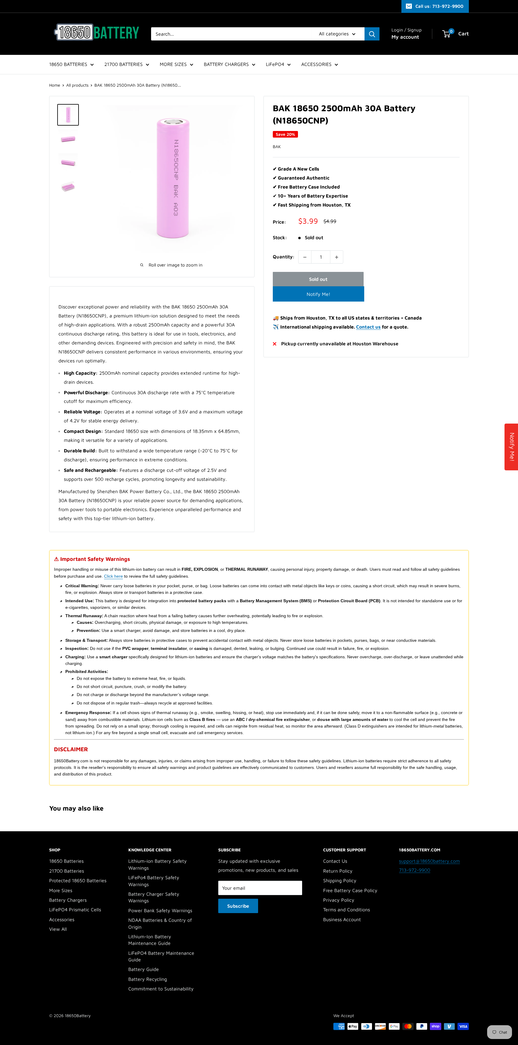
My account (405, 37)
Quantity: (284, 257)
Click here (113, 576)
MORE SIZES (173, 64)
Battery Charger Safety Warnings (153, 897)
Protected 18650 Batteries (77, 880)
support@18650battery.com (429, 861)
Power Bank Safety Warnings (160, 910)
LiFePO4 (275, 64)
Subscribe (238, 906)
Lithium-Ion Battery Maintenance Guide (149, 940)
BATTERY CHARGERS (226, 64)
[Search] (372, 33)
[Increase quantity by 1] (336, 257)
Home (54, 85)
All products (77, 85)
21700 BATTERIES (123, 64)
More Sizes (60, 890)
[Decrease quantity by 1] (305, 257)
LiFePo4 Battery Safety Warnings (153, 881)
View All (58, 929)
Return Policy (338, 871)
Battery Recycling (147, 979)
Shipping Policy (339, 880)
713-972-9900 (414, 870)
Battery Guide (143, 969)
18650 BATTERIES (68, 64)
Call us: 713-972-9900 (439, 6)
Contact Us (335, 861)
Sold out (318, 279)
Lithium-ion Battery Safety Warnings (157, 864)
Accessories (61, 919)
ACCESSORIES (316, 64)
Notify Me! (318, 294)
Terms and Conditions (346, 909)
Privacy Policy (338, 900)
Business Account (342, 919)
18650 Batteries (66, 861)
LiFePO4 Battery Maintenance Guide (161, 956)
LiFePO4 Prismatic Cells (75, 909)
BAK (277, 146)
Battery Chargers (68, 900)
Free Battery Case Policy (350, 890)
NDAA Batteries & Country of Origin (160, 923)
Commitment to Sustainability (161, 988)
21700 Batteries (66, 871)
